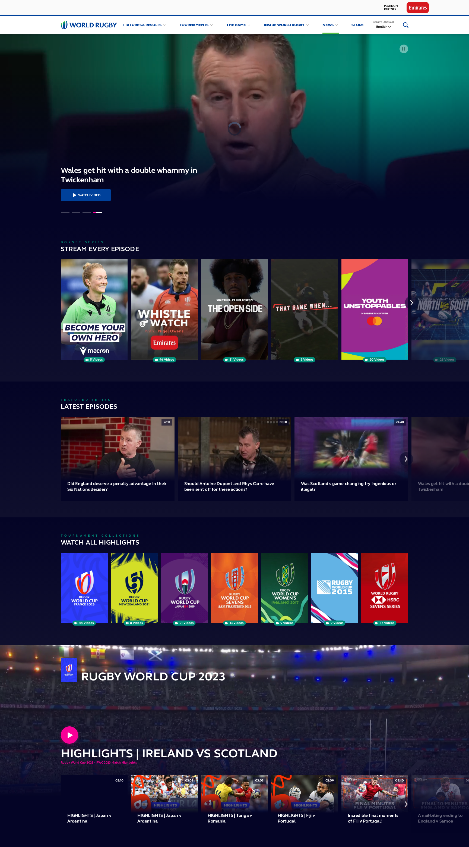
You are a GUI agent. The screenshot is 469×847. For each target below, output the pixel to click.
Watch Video (89, 195)
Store (357, 25)
